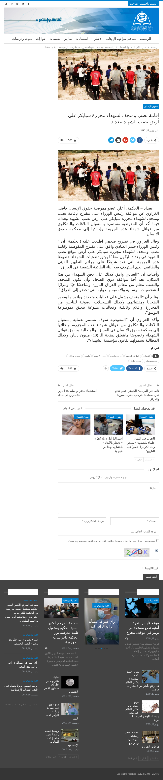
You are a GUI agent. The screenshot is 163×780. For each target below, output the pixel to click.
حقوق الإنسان (151, 106)
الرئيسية (145, 38)
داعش (87, 356)
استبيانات (82, 38)
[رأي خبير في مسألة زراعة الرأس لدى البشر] (70, 709)
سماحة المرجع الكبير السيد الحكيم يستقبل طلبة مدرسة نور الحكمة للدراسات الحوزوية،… (63, 632)
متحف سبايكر (151, 361)
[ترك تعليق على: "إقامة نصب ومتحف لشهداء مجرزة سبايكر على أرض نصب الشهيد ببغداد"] (62, 140)
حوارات (41, 38)
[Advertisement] (28, 69)
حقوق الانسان (100, 356)
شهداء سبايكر (74, 356)
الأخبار (98, 38)
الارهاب (147, 356)
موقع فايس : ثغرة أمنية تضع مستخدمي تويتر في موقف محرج (142, 628)
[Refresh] (157, 550)
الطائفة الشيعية (132, 356)
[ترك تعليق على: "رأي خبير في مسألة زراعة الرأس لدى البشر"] (92, 639)
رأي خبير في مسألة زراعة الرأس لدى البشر (101, 626)
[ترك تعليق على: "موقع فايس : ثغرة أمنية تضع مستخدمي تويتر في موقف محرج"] (126, 639)
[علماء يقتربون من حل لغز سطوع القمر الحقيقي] (70, 682)
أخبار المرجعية (70, 600)
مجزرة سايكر (135, 361)
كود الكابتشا (151, 568)
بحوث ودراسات (22, 38)
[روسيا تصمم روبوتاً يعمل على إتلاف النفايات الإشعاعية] (70, 735)
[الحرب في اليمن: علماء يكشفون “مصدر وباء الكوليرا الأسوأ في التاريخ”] (140, 424)
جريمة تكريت (116, 356)
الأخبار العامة (151, 600)
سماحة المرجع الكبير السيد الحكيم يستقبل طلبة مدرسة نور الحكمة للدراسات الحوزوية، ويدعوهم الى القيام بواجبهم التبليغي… (21, 612)
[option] (101, 622)
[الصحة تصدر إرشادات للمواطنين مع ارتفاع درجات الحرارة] (150, 737)
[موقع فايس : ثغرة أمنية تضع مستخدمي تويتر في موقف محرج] (142, 608)
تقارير (68, 38)
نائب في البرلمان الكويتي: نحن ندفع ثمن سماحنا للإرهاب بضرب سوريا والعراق (137, 395)
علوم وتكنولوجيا (101, 605)
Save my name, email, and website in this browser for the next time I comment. (111, 540)
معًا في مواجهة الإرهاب (121, 38)
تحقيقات (54, 38)
